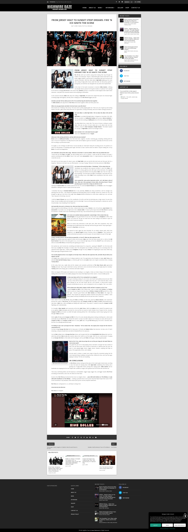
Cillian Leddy (127, 61)
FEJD (134, 42)
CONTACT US (135, 8)
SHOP (127, 8)
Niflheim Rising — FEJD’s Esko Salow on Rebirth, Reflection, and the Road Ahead (131, 39)
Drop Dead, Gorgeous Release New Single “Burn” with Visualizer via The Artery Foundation (55, 469)
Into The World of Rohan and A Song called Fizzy (106, 467)
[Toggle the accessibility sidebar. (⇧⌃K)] (185, 516)
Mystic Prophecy (105, 491)
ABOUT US (92, 8)
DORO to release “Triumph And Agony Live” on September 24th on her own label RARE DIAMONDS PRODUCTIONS (73, 461)
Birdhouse (136, 60)
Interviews (89, 26)
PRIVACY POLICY (75, 514)
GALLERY (120, 8)
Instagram (60, 390)
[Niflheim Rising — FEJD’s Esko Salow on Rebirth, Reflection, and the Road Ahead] (122, 39)
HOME (84, 8)
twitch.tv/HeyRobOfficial (76, 331)
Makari (125, 52)
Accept (156, 525)
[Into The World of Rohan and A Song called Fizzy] (107, 460)
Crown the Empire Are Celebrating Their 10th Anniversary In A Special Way (89, 461)
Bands (80, 26)
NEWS (100, 8)
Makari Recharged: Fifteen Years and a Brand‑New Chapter (131, 48)
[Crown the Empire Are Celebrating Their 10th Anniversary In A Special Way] (90, 456)
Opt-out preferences (164, 528)
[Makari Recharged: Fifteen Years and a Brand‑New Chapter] (122, 48)
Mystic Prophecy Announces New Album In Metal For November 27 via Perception (131, 21)
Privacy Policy (172, 528)
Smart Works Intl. (95, 530)
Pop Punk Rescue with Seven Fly (63, 2)
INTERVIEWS (110, 8)
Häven (135, 34)
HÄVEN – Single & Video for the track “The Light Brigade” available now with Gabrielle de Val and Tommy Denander (131, 30)
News (130, 24)
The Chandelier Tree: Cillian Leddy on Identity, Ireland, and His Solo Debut (131, 57)
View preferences (179, 525)
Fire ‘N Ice (84, 26)
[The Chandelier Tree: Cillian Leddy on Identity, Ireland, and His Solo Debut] (122, 57)
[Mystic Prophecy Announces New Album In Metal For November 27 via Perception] (122, 20)
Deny (167, 525)
